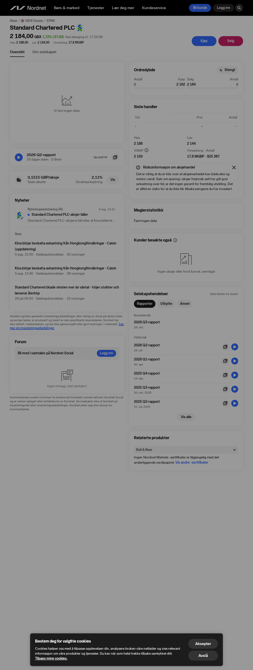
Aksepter (203, 643)
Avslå (203, 655)
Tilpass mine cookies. (51, 658)
